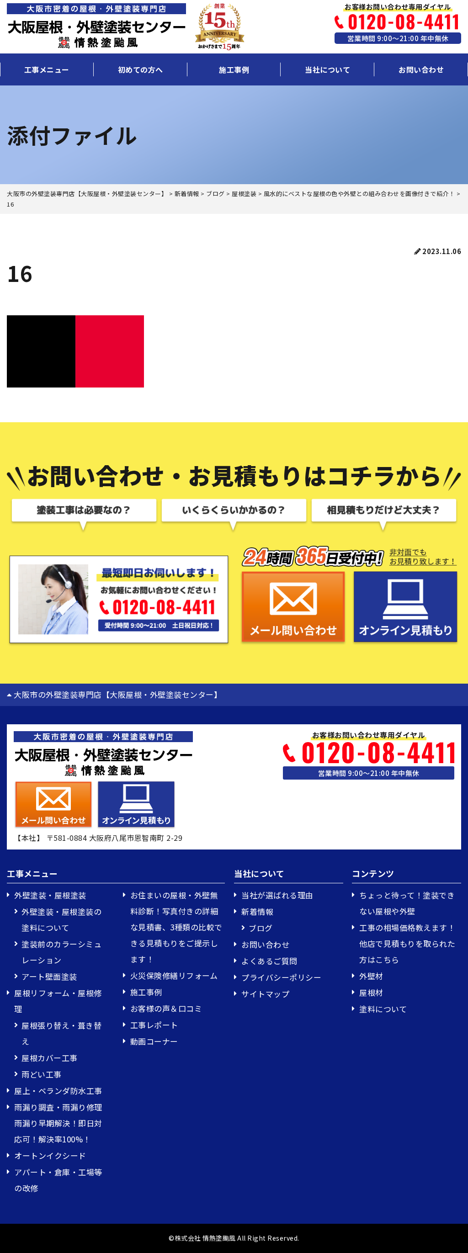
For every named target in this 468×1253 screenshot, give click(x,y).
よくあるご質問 (269, 960)
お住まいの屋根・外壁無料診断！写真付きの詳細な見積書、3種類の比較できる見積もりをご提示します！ (176, 927)
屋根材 (371, 992)
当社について (327, 69)
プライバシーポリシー (281, 977)
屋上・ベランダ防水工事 (58, 1090)
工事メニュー (46, 69)
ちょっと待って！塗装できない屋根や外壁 (407, 903)
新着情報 (257, 911)
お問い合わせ (421, 69)
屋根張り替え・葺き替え (61, 1033)
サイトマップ (265, 993)
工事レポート (154, 1024)
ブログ (261, 928)
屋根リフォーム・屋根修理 (58, 1000)
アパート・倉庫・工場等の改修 (58, 1180)
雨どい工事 (41, 1074)
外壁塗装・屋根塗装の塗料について (61, 919)
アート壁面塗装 (49, 976)
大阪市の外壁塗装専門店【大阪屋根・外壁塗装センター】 (117, 694)
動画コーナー (154, 1041)
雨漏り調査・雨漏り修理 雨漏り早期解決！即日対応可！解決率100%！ (61, 1123)
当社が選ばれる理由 (277, 895)
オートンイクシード (50, 1155)
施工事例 (234, 69)
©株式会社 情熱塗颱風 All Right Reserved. (234, 1237)
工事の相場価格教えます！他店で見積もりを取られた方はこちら (407, 943)
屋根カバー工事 (49, 1057)
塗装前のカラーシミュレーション (61, 952)
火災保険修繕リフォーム (174, 975)
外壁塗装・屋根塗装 (50, 895)
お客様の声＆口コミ (166, 1008)
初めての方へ (140, 69)
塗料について (383, 1008)
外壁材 (371, 976)
